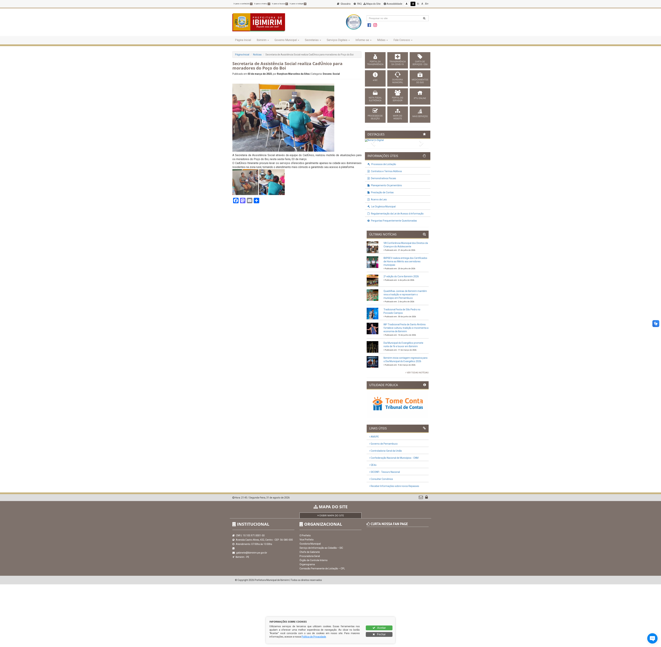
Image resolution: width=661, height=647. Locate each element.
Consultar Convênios (381, 479)
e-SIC (375, 80)
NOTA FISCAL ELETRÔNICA (375, 99)
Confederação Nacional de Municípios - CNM (394, 457)
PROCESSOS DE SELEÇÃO (375, 117)
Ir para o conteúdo (243, 4)
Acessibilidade (394, 3)
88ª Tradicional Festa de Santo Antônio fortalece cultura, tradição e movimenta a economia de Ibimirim (406, 328)
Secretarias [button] (312, 40)
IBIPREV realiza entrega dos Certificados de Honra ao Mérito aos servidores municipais (405, 261)
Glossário (345, 3)
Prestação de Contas (382, 192)
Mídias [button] (381, 40)
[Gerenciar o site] (426, 498)
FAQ (359, 3)
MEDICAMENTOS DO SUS (420, 81)
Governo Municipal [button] (286, 40)
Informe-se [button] (362, 40)
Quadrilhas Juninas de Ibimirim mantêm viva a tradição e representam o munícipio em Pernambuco (405, 294)
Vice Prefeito (307, 539)
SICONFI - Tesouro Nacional (385, 472)
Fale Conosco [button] (402, 40)
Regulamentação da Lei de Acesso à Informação (397, 213)
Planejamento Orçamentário (386, 185)
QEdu (373, 465)
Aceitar (381, 627)
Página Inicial (243, 40)
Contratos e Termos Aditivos (386, 171)
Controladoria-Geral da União (386, 450)
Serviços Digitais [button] (337, 40)
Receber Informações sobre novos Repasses (394, 486)
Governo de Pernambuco (384, 443)
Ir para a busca (279, 4)
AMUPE (374, 436)
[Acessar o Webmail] (421, 498)
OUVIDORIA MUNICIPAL (397, 81)
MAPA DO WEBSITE (397, 117)
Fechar (381, 634)
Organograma (307, 564)
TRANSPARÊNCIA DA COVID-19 (397, 63)
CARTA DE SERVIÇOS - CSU (420, 63)
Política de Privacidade (314, 636)
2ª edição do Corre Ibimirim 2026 (401, 276)
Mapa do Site (373, 3)
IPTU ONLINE (420, 98)
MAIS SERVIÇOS (420, 116)
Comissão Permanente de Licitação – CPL (322, 568)
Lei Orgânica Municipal (383, 206)
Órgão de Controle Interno (314, 560)
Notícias (257, 54)
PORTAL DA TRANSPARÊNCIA (375, 63)
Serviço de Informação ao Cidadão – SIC (321, 547)
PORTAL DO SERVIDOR (397, 99)
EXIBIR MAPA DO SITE (331, 515)
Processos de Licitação (383, 164)
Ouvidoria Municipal (310, 543)
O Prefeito (305, 535)
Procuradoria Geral (310, 556)
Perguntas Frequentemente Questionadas (393, 220)
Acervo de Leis (378, 199)
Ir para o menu (261, 4)
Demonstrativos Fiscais (383, 178)
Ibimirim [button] (261, 40)
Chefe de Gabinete (310, 552)
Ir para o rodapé (298, 4)
